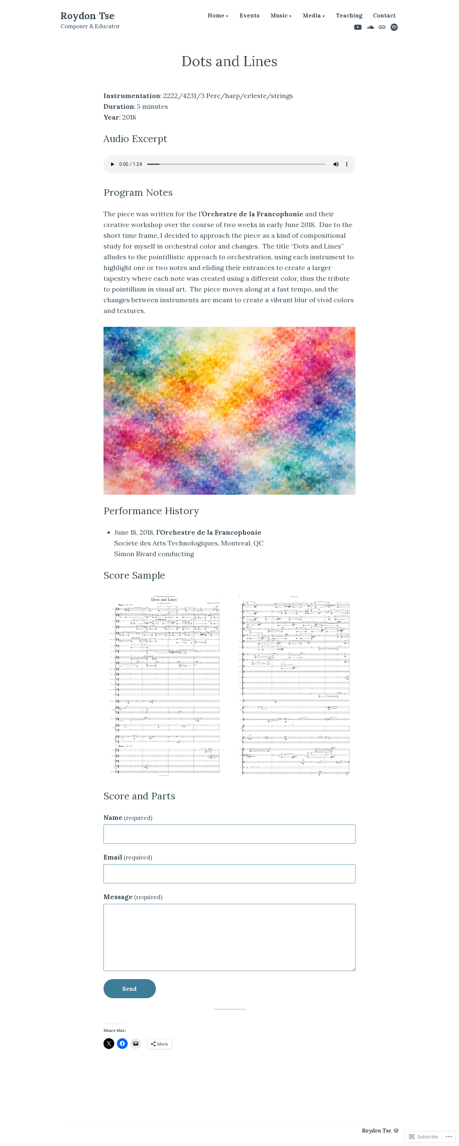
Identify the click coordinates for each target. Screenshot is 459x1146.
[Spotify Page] (393, 26)
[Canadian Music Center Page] (382, 26)
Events (250, 15)
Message (132, 896)
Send (129, 989)
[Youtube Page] (358, 26)
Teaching (349, 15)
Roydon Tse (87, 15)
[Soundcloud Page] (370, 26)
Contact (384, 15)
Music (279, 15)
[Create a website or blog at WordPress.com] (396, 1130)
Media (312, 15)
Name (127, 817)
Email (127, 857)
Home (216, 15)
